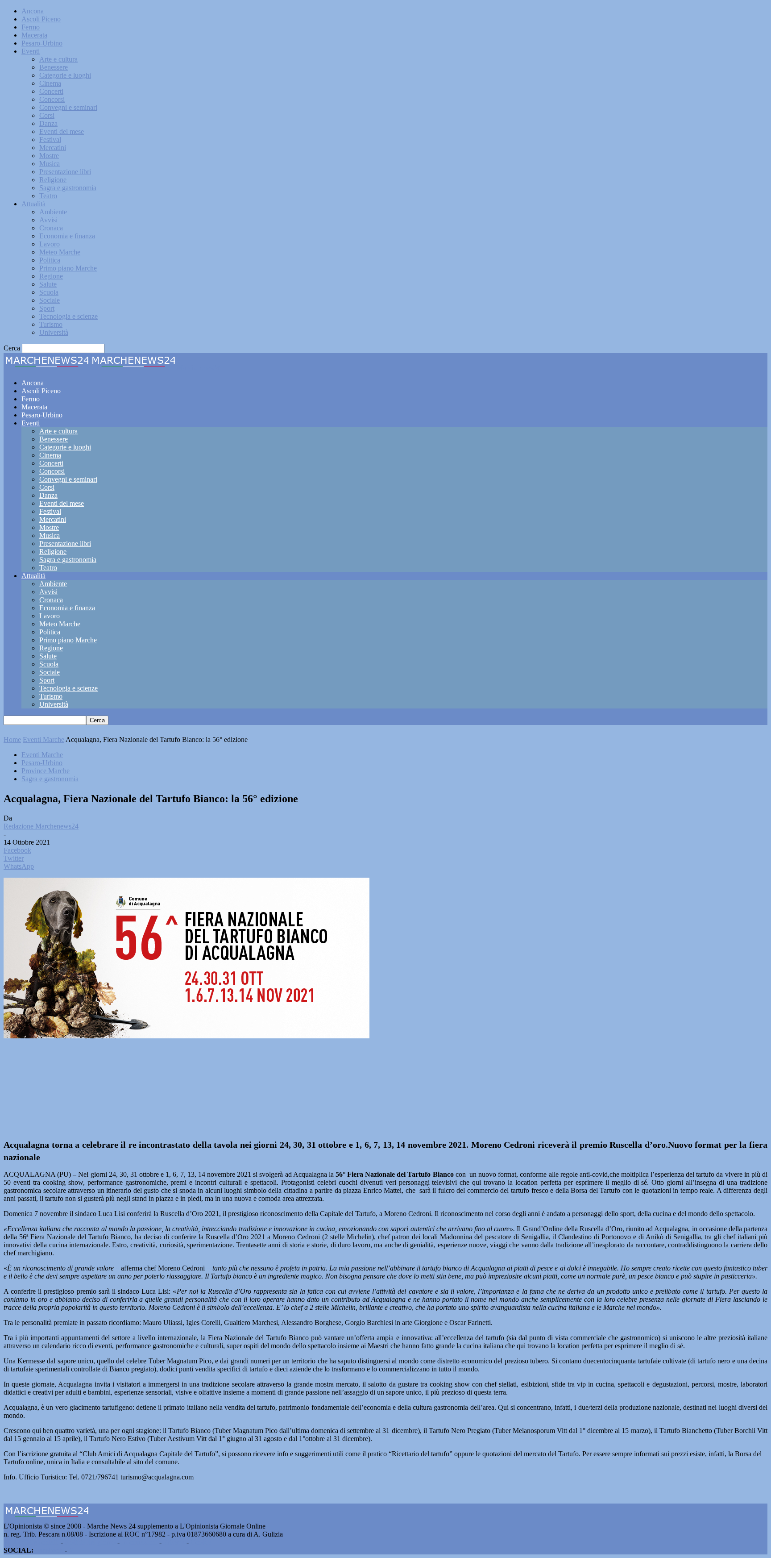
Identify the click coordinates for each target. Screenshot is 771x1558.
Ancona (32, 11)
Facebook (49, 1550)
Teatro (48, 196)
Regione (51, 276)
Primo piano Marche (68, 268)
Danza (48, 123)
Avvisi (48, 220)
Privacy (174, 1542)
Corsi (46, 115)
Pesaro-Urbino (41, 43)
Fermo (30, 27)
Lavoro (49, 244)
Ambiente (53, 212)
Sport (46, 308)
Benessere (53, 67)
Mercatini (52, 147)
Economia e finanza (67, 236)
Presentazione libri (65, 171)
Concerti (51, 91)
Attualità (33, 204)
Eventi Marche (43, 739)
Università (53, 332)
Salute (48, 284)
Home (12, 739)
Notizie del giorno (90, 1542)
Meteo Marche (59, 252)
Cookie (201, 1542)
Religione (52, 179)
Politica (49, 260)
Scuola (48, 292)
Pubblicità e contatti (31, 1542)
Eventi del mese (61, 131)
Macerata (34, 35)
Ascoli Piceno (41, 19)
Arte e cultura (58, 59)
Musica (49, 163)
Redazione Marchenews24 (41, 826)
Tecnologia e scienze (68, 316)
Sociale (49, 300)
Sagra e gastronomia (67, 188)
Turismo (50, 324)
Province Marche (45, 771)
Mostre (49, 155)
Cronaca (51, 228)
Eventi (30, 51)
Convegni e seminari (68, 107)
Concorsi (52, 99)
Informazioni (139, 1542)
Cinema (50, 83)
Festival (50, 139)
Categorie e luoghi (65, 75)
